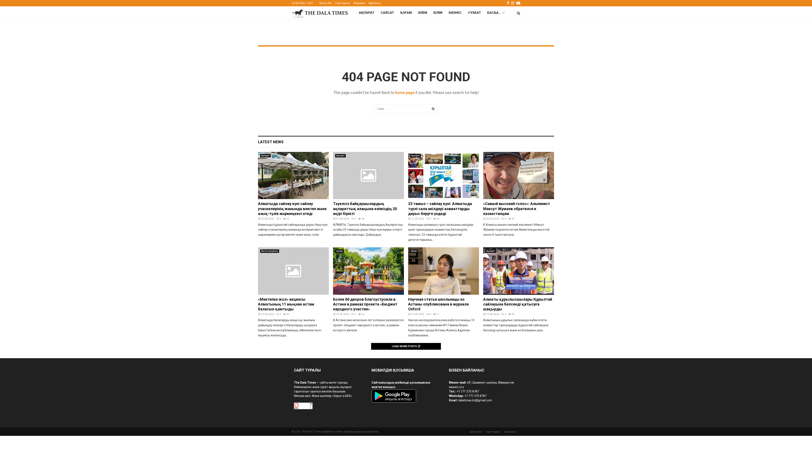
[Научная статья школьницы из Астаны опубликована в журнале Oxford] (443, 271)
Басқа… (494, 13)
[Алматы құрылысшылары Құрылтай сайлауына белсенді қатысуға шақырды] (518, 271)
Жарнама (359, 3)
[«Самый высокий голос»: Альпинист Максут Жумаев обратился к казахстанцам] (518, 175)
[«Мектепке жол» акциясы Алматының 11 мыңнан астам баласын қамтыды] (293, 271)
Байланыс (375, 3)
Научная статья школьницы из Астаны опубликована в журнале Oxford (438, 304)
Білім (437, 13)
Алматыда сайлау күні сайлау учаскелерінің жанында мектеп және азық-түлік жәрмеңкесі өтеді (292, 208)
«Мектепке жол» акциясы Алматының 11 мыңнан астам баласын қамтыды (286, 304)
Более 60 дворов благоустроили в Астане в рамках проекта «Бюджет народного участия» (365, 304)
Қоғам (406, 13)
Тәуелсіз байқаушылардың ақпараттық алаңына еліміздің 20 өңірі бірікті (365, 208)
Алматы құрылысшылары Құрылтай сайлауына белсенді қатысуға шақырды (517, 304)
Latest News (271, 142)
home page (404, 92)
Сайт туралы (342, 3)
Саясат (387, 13)
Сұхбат (474, 13)
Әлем (422, 13)
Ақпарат (366, 13)
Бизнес (455, 13)
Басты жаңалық (269, 251)
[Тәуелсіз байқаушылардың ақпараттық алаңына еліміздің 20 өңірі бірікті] (368, 175)
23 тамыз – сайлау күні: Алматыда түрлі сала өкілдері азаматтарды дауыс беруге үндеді (440, 208)
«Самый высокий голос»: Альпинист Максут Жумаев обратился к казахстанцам (516, 208)
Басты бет (326, 3)
